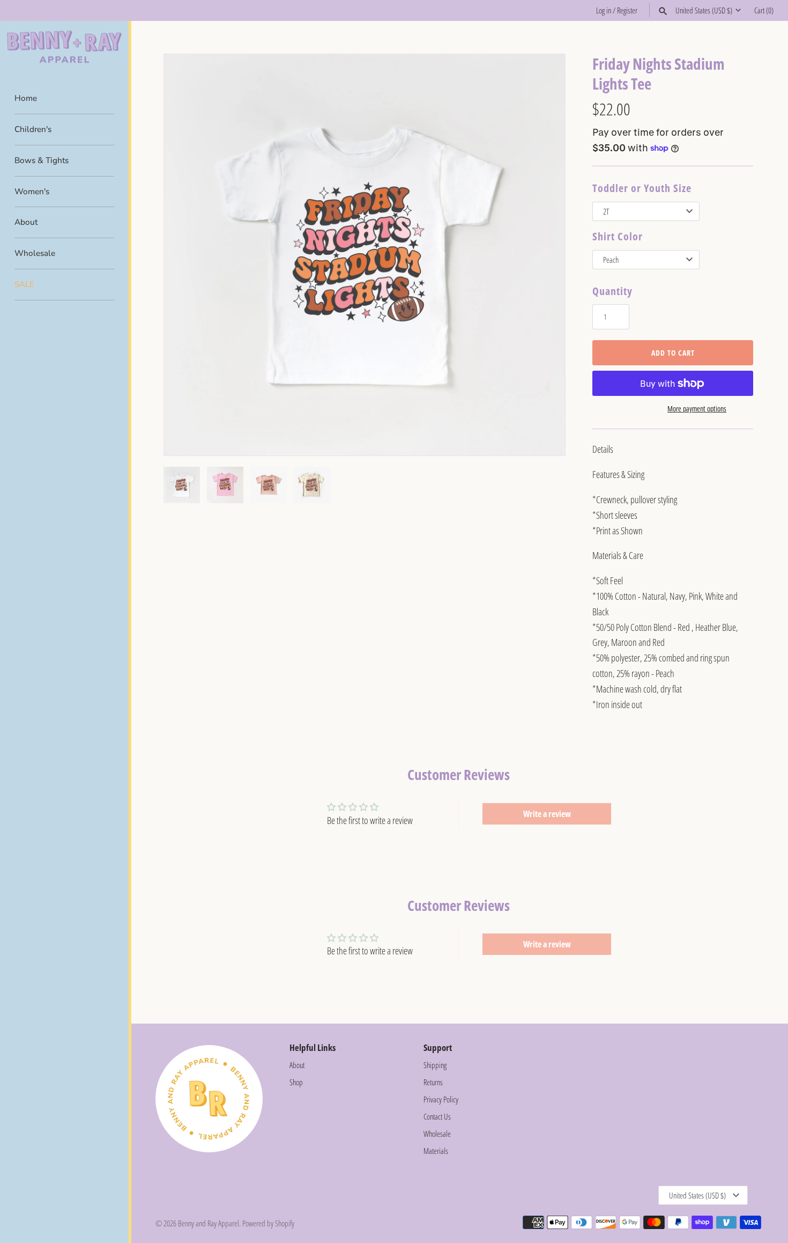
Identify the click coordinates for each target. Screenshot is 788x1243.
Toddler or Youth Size (642, 188)
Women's (31, 191)
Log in (603, 10)
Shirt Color (617, 236)
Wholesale (34, 253)
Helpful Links (312, 1047)
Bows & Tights (41, 160)
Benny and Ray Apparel (208, 1223)
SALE (24, 284)
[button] (542, 255)
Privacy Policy (440, 1099)
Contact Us (437, 1116)
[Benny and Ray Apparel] (64, 47)
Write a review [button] (547, 814)
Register (627, 10)
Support (437, 1047)
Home (25, 98)
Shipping (435, 1065)
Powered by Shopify (268, 1223)
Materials (435, 1150)
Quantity (612, 291)
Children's (32, 129)
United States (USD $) (703, 10)
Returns (433, 1082)
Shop (296, 1082)
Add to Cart (673, 353)
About (26, 222)
